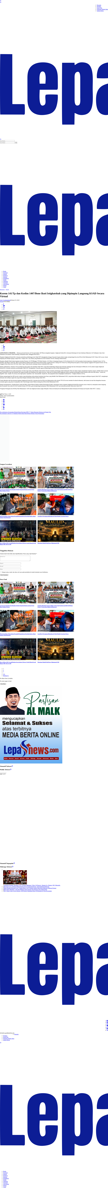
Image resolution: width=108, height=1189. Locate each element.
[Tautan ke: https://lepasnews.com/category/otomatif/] (12, 720)
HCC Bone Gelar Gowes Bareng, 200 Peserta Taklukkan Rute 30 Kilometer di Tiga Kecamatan (28, 844)
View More (3, 637)
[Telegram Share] (3, 307)
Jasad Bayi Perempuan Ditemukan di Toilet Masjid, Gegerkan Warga (53, 470)
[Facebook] (3, 400)
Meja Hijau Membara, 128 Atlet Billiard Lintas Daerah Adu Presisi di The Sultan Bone (25, 843)
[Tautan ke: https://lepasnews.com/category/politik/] (10, 723)
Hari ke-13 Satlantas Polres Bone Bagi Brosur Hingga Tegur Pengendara (22, 413)
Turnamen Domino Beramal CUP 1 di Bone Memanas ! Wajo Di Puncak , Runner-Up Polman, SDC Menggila (32, 839)
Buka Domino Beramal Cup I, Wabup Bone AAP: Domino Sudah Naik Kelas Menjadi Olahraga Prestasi (30, 842)
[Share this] (3, 304)
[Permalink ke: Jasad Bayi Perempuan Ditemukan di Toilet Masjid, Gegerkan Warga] (56, 468)
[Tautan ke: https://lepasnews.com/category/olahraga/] (12, 820)
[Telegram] (3, 408)
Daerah (2, 301)
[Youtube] (4, 404)
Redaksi (5, 989)
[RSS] (3, 409)
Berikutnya (6, 629)
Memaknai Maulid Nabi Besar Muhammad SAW (48, 496)
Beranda (16, 988)
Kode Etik (5, 991)
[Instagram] (3, 403)
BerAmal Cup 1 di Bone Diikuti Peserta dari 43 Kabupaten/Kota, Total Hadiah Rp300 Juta (26, 840)
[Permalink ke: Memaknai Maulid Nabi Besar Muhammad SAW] (56, 495)
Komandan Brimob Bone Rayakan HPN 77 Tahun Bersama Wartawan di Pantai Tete (25, 412)
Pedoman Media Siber (8, 992)
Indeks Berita (6, 993)
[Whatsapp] (3, 309)
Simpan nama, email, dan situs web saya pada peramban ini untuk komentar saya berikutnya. (25, 526)
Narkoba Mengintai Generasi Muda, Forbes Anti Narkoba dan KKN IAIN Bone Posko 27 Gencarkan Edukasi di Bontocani (55, 444)
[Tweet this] (4, 306)
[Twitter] (3, 401)
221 (4, 628)
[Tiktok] (3, 406)
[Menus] (0, 1)
